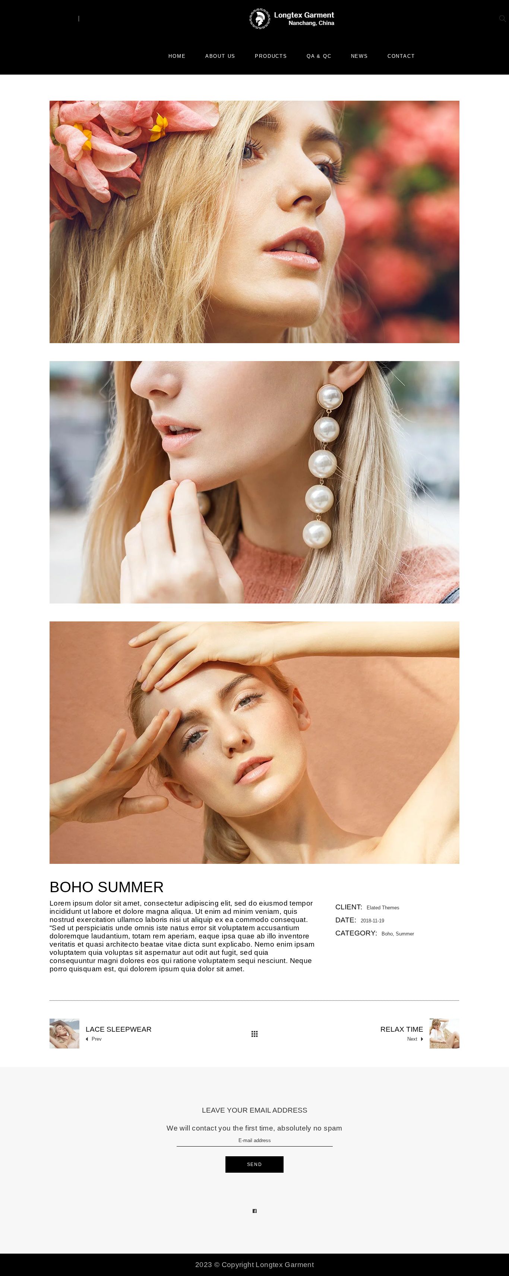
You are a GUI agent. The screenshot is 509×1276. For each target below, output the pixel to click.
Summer (405, 934)
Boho (387, 934)
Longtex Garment (285, 1265)
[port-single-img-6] (254, 742)
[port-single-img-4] (254, 222)
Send (254, 1164)
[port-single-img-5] (254, 482)
